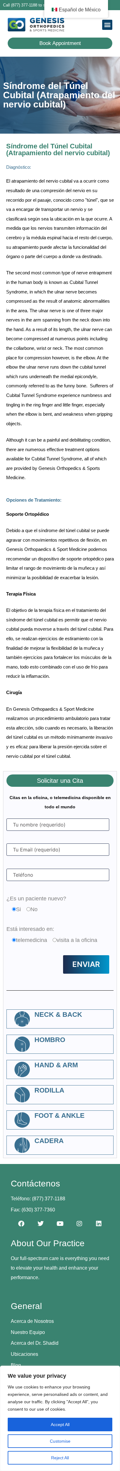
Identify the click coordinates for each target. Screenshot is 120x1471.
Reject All (60, 1457)
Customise (60, 1441)
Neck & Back (58, 1014)
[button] (107, 25)
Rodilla (49, 1090)
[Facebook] (21, 1224)
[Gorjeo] (41, 1224)
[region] (60, 1418)
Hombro (49, 1040)
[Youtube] (60, 1224)
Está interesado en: (30, 929)
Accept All (60, 1424)
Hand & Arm (56, 1065)
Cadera (49, 1141)
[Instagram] (79, 1224)
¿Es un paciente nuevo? (36, 898)
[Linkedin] (99, 1224)
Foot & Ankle (59, 1115)
